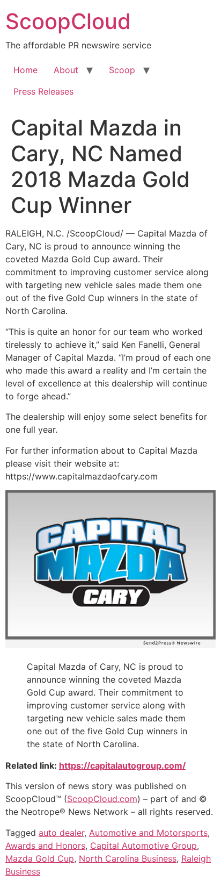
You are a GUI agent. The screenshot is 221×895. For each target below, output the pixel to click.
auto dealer (61, 832)
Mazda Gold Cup (39, 858)
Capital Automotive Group (143, 845)
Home (25, 70)
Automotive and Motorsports (148, 832)
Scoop (122, 70)
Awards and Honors (45, 845)
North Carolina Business (127, 858)
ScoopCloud (68, 21)
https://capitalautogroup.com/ (122, 765)
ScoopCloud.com (102, 798)
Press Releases (43, 91)
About (66, 70)
